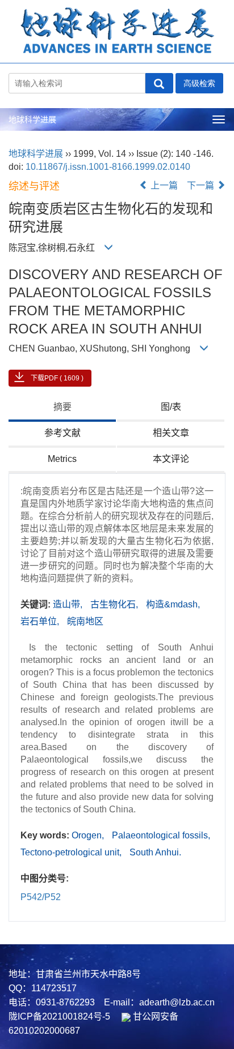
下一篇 (201, 185)
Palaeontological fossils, (161, 835)
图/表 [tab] (171, 407)
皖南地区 (85, 621)
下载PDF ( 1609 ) (57, 378)
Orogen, (89, 835)
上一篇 (163, 185)
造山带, (69, 604)
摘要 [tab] (62, 407)
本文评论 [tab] (171, 459)
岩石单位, (40, 621)
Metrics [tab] (62, 459)
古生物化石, (115, 604)
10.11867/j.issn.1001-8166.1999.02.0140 (108, 167)
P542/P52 (40, 897)
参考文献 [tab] (62, 433)
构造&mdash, (173, 604)
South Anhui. (155, 852)
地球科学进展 (32, 119)
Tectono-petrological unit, (72, 852)
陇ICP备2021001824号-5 (59, 1016)
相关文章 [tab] (171, 433)
